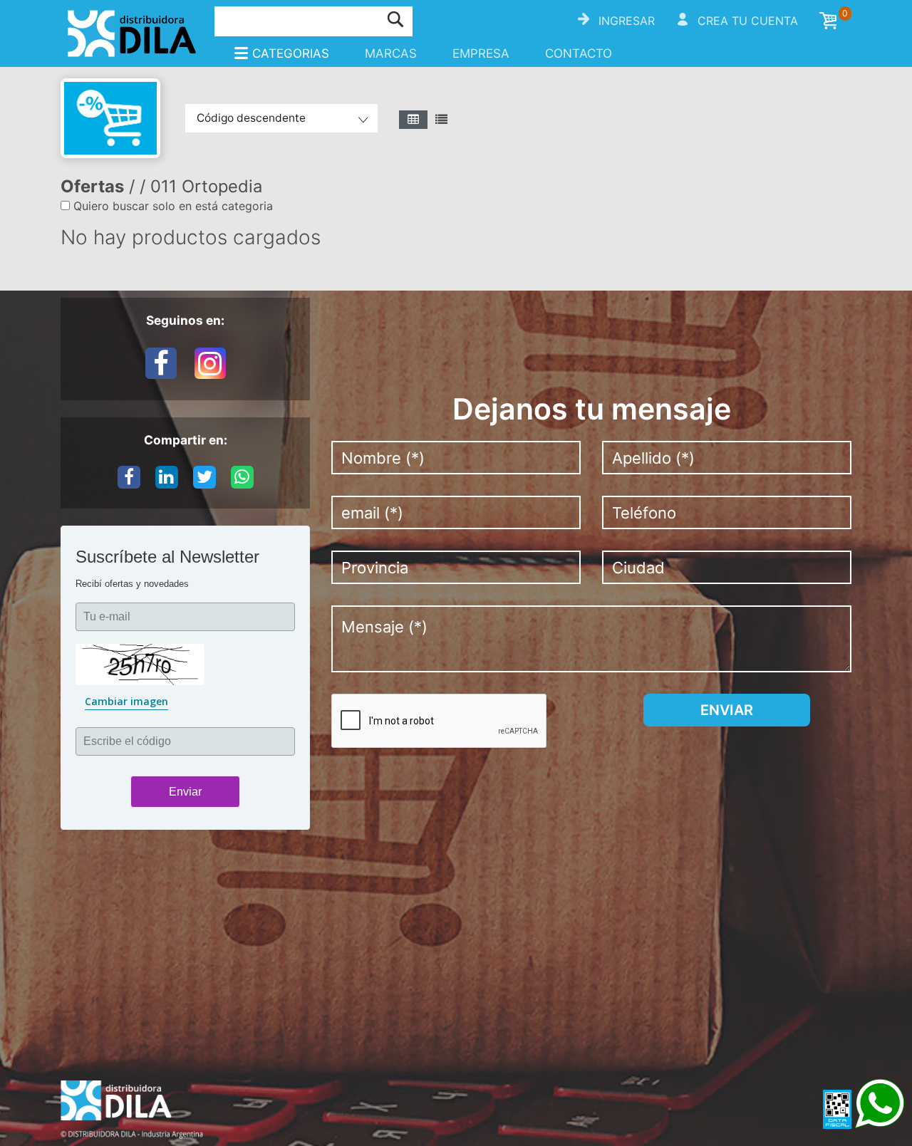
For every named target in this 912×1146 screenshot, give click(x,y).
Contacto (578, 53)
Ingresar (626, 21)
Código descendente (251, 118)
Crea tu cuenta (748, 21)
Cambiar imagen (126, 701)
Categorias (290, 53)
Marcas (391, 53)
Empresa (480, 53)
